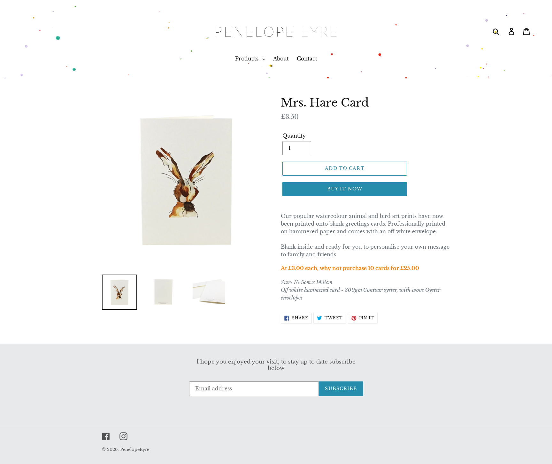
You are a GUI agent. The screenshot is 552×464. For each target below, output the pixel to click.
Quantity (294, 135)
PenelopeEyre (134, 449)
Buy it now (344, 189)
